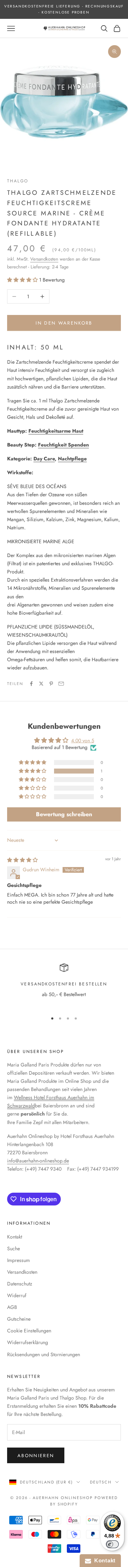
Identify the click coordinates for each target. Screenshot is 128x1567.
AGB (12, 1307)
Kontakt (14, 1236)
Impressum (18, 1260)
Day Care (44, 458)
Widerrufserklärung (27, 1342)
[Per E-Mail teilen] (61, 683)
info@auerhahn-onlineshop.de (38, 1160)
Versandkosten (44, 259)
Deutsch (101, 1482)
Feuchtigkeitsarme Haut (55, 430)
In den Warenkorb (64, 323)
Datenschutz (19, 1283)
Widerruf (16, 1295)
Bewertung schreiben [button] (64, 814)
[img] (22, 859)
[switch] (112, 1544)
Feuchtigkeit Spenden (63, 444)
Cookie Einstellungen (29, 1330)
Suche (13, 1248)
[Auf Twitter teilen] (41, 683)
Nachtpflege (72, 458)
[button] (23, 279)
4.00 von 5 (82, 740)
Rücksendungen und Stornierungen (43, 1354)
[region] (64, 984)
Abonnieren (35, 1455)
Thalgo (17, 181)
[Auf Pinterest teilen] (51, 683)
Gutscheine (19, 1318)
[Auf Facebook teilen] (31, 683)
